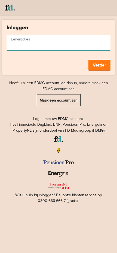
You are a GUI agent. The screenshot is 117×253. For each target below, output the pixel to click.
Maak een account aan (59, 100)
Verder (99, 65)
